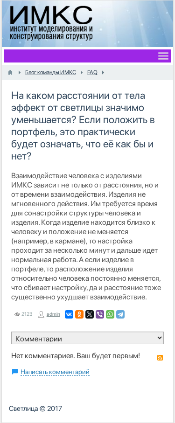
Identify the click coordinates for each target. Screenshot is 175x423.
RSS (160, 357)
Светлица (23, 408)
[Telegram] (120, 314)
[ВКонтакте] (69, 314)
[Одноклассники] (79, 314)
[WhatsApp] (110, 314)
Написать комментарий (55, 371)
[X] (89, 314)
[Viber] (100, 314)
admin (53, 314)
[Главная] (10, 72)
